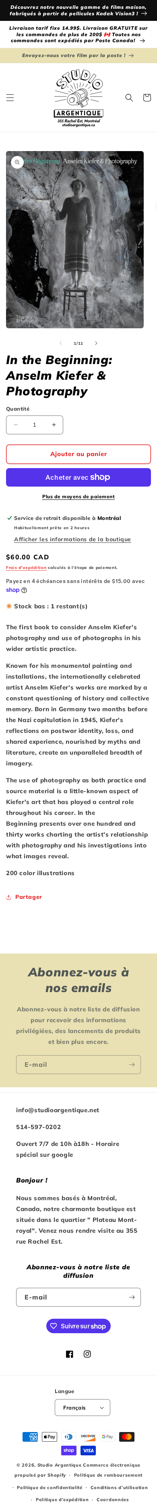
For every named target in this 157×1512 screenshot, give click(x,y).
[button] (10, 97)
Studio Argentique (59, 1465)
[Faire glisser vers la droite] (96, 343)
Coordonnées (113, 1499)
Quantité (17, 408)
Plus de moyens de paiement (78, 496)
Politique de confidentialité (50, 1487)
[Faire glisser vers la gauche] (61, 343)
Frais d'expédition (26, 567)
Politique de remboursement (108, 1475)
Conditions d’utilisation (119, 1487)
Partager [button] (28, 896)
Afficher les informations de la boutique (72, 539)
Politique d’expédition (62, 1499)
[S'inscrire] (131, 1064)
